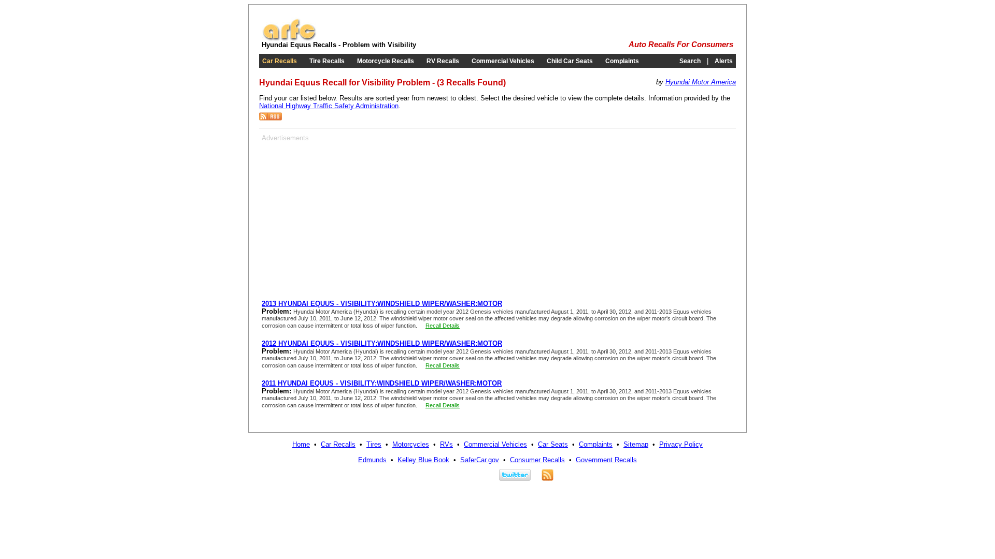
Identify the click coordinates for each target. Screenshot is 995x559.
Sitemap (635, 444)
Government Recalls (606, 460)
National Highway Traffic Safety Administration (329, 106)
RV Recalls (443, 61)
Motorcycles (410, 444)
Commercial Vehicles (503, 61)
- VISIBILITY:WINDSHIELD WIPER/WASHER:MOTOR (382, 303)
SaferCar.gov (479, 460)
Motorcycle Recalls (385, 61)
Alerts (724, 61)
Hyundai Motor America (700, 82)
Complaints (622, 61)
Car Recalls (279, 61)
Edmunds (372, 460)
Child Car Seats (570, 61)
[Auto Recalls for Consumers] (289, 38)
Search (690, 61)
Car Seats (553, 444)
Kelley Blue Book (423, 460)
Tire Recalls (327, 61)
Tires (373, 444)
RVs (446, 444)
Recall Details (442, 325)
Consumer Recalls (537, 460)
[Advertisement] (349, 214)
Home (301, 444)
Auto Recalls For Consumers (681, 44)
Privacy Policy (681, 444)
